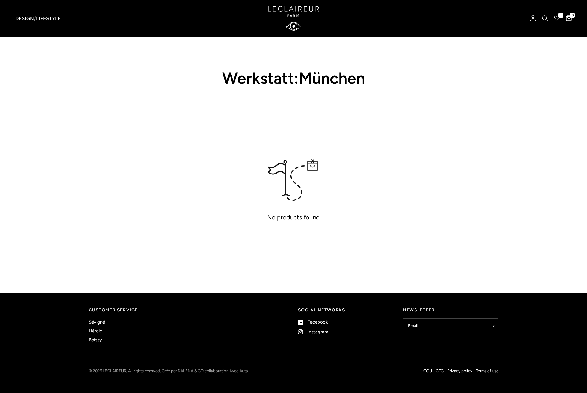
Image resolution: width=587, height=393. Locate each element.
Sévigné (97, 322)
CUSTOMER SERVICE (113, 310)
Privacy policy (459, 371)
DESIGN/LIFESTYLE (38, 18)
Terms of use (487, 371)
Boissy (95, 340)
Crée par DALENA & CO (183, 371)
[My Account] (533, 18)
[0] (567, 18)
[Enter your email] (492, 325)
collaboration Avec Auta (226, 371)
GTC (440, 371)
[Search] (545, 18)
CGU (427, 371)
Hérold (95, 331)
